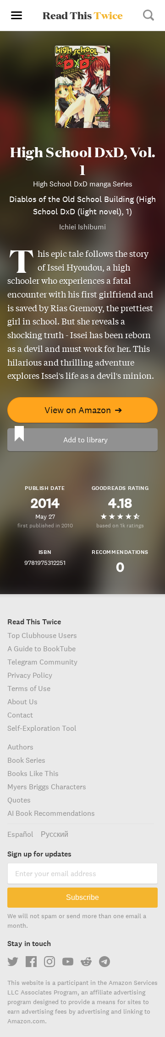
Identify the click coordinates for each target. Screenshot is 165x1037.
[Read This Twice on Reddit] (86, 961)
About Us (22, 701)
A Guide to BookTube (41, 648)
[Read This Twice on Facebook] (31, 961)
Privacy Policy (29, 675)
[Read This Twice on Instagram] (49, 961)
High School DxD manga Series (82, 183)
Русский (54, 834)
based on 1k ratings (120, 525)
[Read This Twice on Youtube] (67, 961)
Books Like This (33, 773)
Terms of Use (28, 688)
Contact (20, 714)
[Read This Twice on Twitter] (12, 961)
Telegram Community (42, 661)
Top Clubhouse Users (42, 635)
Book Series (26, 760)
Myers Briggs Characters (46, 786)
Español (20, 834)
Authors (20, 746)
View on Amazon (83, 409)
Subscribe (82, 897)
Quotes (19, 799)
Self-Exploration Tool (42, 728)
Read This (83, 15)
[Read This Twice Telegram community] (104, 961)
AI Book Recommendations (51, 813)
